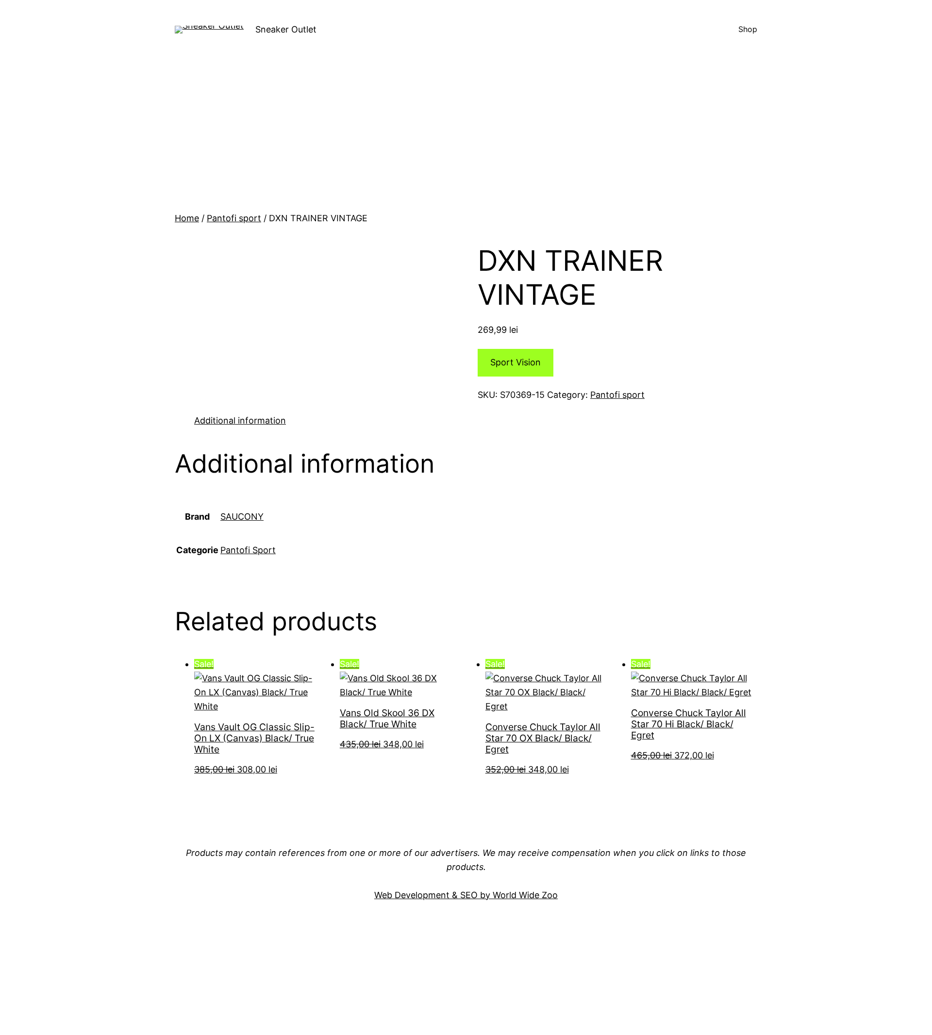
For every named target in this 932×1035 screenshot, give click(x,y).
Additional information (240, 420)
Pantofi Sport (248, 550)
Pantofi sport (234, 218)
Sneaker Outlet (285, 29)
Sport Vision (515, 362)
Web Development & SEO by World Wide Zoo (466, 895)
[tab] (240, 421)
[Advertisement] (466, 139)
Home (187, 218)
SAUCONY (242, 516)
